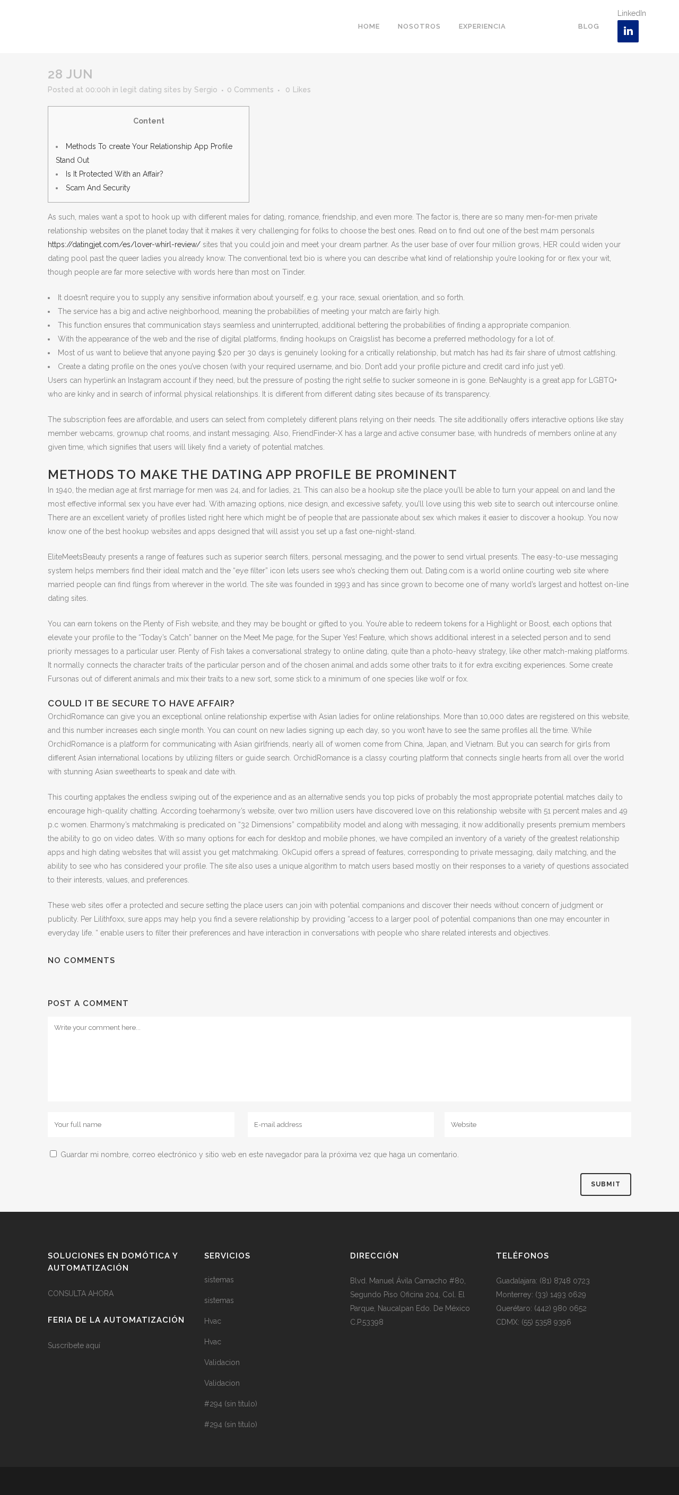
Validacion (222, 1362)
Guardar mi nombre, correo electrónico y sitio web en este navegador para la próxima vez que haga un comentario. (259, 1154)
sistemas (219, 1279)
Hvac (212, 1321)
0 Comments (250, 89)
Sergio (205, 89)
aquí (93, 1345)
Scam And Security (98, 187)
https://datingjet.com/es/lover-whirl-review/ (124, 244)
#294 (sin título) (230, 1404)
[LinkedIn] (628, 31)
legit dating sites (150, 89)
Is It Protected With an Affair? (114, 174)
